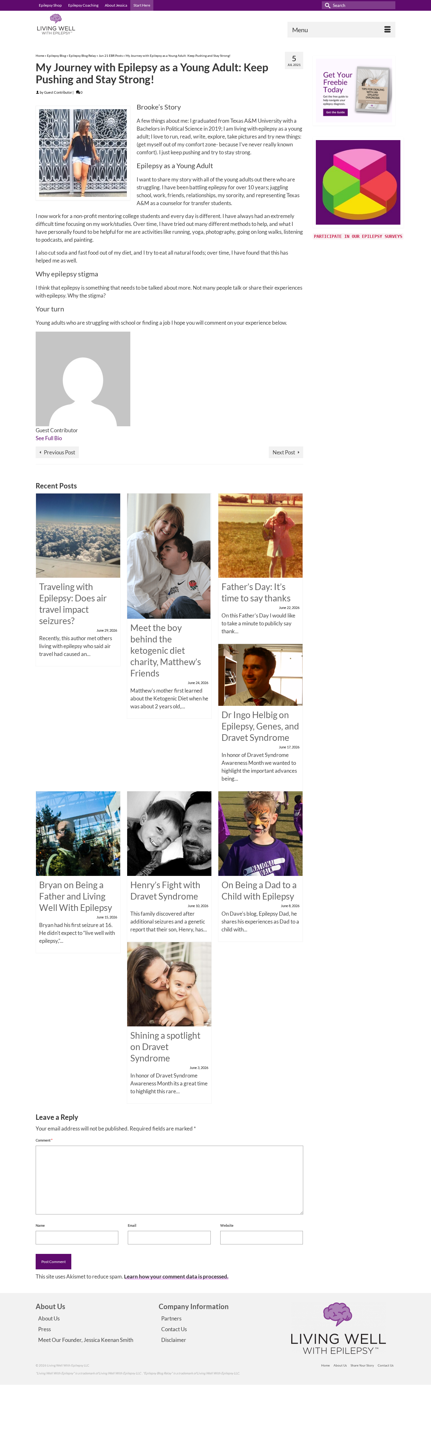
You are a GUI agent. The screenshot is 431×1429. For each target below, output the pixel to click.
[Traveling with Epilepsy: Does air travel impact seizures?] (78, 535)
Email (132, 1225)
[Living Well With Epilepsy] (92, 24)
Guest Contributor (58, 92)
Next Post (284, 452)
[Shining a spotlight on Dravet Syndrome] (169, 983)
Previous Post (59, 452)
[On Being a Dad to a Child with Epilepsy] (260, 833)
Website (226, 1225)
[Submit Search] (326, 5)
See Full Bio (49, 438)
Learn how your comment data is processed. (176, 1276)
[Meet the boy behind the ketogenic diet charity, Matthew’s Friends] (168, 555)
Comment (44, 1140)
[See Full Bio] (65, 438)
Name (40, 1225)
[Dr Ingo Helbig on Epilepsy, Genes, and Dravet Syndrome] (260, 674)
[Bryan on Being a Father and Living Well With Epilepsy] (78, 833)
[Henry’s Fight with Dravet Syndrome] (169, 833)
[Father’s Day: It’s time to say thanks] (260, 535)
